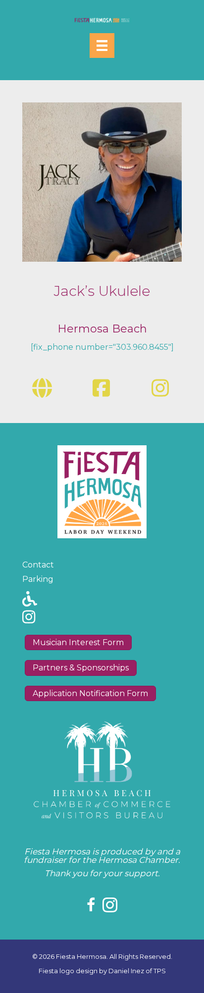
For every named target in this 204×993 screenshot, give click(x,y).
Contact (38, 564)
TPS (159, 971)
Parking (37, 579)
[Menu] (102, 45)
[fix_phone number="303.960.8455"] (102, 347)
